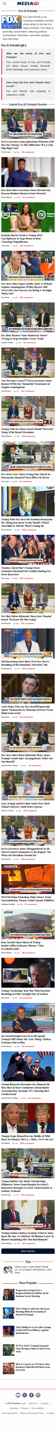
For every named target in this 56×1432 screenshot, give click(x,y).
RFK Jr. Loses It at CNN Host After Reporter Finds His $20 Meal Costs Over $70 (33, 1367)
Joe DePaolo (5, 1143)
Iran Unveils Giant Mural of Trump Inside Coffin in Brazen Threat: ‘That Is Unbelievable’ (22, 945)
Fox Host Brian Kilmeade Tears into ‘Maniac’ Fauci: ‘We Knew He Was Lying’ (26, 617)
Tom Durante (6, 152)
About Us (33, 1403)
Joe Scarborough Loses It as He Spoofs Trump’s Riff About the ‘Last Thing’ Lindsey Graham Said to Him (26, 1039)
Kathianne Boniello (8, 904)
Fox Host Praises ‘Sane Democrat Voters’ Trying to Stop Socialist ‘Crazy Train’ (24, 337)
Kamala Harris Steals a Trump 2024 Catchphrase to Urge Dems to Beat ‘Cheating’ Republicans (21, 238)
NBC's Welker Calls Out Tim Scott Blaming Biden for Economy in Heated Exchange (33, 1311)
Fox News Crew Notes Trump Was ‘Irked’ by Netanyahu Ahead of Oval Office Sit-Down (26, 475)
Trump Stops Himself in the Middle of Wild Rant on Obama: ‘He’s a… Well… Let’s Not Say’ (27, 1137)
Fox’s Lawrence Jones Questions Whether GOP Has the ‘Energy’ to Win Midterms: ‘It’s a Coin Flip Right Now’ (27, 145)
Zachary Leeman (7, 342)
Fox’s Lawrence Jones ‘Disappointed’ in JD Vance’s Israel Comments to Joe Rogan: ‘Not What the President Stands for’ (26, 852)
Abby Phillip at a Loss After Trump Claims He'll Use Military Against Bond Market (33, 1330)
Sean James (5, 245)
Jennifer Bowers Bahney (9, 765)
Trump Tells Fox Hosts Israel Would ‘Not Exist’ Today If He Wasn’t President (27, 430)
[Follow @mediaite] (25, 1395)
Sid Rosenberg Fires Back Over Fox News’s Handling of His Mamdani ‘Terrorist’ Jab (25, 663)
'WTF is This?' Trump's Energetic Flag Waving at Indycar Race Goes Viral (33, 1348)
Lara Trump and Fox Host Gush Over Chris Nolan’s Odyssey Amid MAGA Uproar (25, 805)
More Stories (28, 1251)
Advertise (14, 1408)
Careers (44, 1403)
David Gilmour (6, 197)
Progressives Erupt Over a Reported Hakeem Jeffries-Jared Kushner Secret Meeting (32, 1293)
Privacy (25, 1408)
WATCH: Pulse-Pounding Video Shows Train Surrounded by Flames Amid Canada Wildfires (27, 898)
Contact (50, 1413)
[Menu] (6, 3)
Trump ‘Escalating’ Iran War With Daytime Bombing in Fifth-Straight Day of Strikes (25, 992)
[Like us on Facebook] (31, 1395)
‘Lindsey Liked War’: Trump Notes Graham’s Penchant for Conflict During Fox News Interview (26, 571)
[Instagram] (38, 1395)
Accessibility (38, 1408)
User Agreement (10, 1413)
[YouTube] (18, 1395)
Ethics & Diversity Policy (32, 1413)
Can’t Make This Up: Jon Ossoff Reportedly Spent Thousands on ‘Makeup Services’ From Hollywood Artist (27, 710)
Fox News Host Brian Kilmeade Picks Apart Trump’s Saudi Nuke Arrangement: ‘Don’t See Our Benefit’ (27, 758)
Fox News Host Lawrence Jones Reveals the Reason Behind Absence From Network (26, 191)
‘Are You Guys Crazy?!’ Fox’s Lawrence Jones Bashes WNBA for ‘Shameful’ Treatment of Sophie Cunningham (26, 384)
